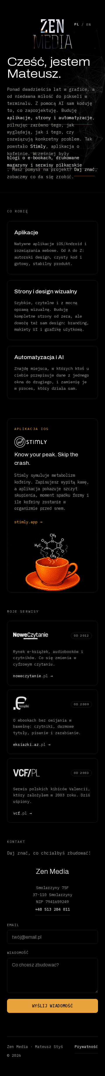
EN (88, 24)
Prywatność (86, 1046)
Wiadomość (18, 952)
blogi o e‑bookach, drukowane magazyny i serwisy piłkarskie (44, 161)
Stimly (38, 146)
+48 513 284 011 (52, 909)
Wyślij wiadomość (52, 1006)
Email (13, 925)
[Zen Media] (52, 34)
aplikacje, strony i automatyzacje (49, 117)
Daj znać (84, 169)
